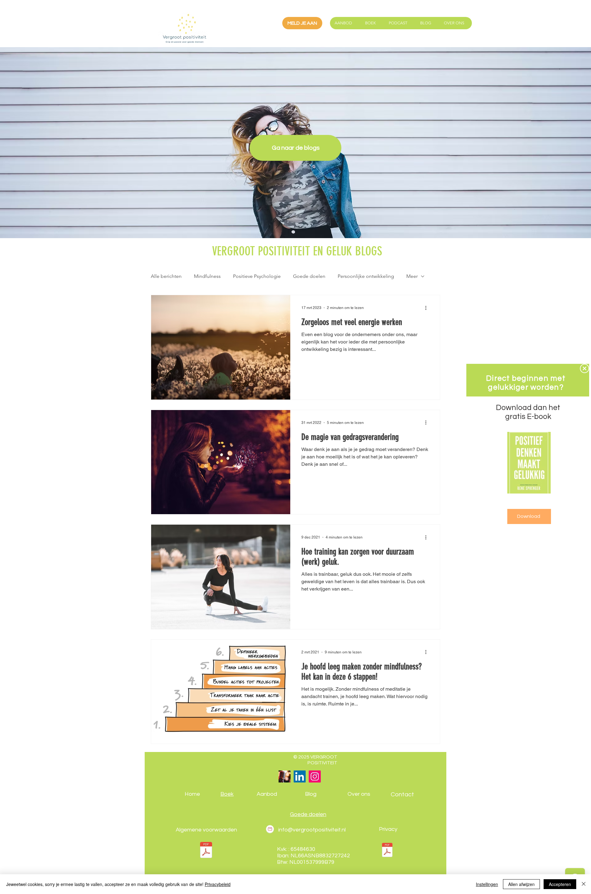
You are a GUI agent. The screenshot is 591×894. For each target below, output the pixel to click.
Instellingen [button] (487, 884)
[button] (584, 368)
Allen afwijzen (521, 884)
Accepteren (560, 884)
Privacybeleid (218, 884)
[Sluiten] (583, 884)
